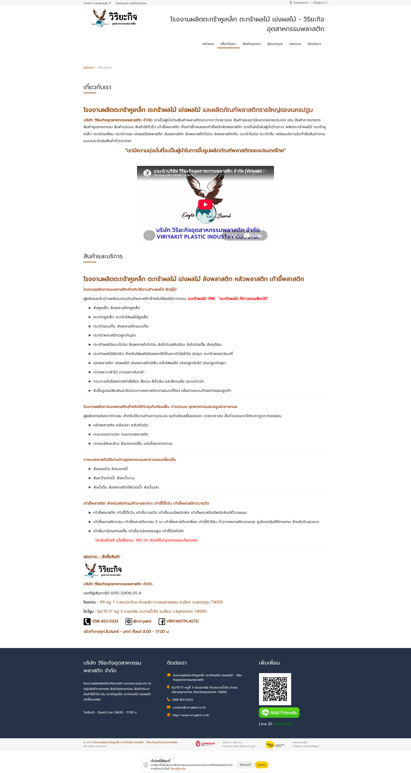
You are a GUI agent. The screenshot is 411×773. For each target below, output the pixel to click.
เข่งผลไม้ (190, 109)
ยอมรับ (262, 765)
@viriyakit (283, 724)
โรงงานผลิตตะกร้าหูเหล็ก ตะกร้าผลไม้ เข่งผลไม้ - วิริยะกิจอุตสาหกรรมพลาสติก (135, 742)
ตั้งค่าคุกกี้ (245, 765)
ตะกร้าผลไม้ (162, 109)
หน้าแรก (88, 67)
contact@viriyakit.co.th (189, 707)
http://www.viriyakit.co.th (191, 715)
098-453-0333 (183, 700)
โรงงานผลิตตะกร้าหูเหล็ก (114, 109)
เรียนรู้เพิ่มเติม (178, 769)
